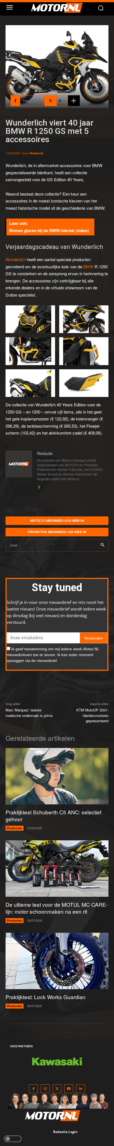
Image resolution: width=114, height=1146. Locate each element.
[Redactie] (19, 470)
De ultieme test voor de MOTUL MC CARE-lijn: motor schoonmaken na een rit (57, 908)
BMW (88, 266)
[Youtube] (68, 1088)
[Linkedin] (80, 1088)
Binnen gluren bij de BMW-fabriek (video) (49, 230)
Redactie (36, 153)
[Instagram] (45, 1088)
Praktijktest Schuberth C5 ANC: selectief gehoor (53, 815)
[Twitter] (57, 1088)
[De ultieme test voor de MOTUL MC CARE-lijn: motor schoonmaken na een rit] (57, 868)
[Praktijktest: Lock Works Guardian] (57, 961)
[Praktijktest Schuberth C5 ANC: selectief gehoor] (57, 776)
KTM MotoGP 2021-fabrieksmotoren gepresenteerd (92, 715)
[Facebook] (39, 486)
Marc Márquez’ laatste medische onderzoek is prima (29, 712)
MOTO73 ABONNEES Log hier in (57, 521)
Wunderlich (16, 259)
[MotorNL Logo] (59, 7)
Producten (14, 828)
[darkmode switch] (13, 1138)
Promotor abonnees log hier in (57, 532)
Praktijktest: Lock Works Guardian (46, 997)
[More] (74, 100)
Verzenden (93, 638)
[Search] (102, 545)
